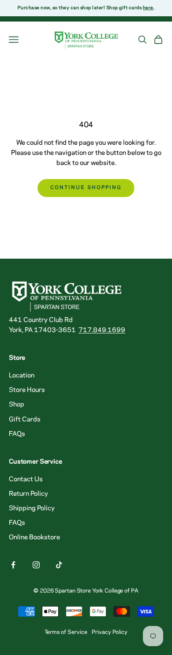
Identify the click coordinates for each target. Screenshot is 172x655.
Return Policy (28, 494)
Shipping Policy (32, 508)
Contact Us (26, 479)
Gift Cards (25, 420)
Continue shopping (85, 187)
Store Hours (27, 390)
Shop (16, 405)
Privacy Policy (109, 632)
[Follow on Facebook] (13, 564)
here (148, 8)
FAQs (17, 434)
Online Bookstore (34, 537)
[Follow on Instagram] (36, 564)
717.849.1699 (102, 330)
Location (21, 376)
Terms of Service (66, 632)
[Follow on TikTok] (59, 564)
